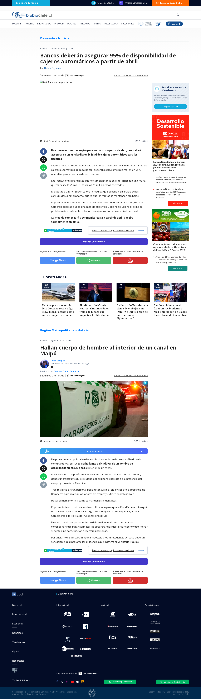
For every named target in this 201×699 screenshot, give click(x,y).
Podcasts (16, 24)
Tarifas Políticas (20, 680)
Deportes (71, 24)
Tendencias (84, 24)
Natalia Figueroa (52, 68)
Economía (59, 24)
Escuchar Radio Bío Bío (171, 3)
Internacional (44, 24)
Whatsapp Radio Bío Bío (174, 682)
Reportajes (18, 660)
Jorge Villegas (58, 360)
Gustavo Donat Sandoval (66, 371)
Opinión (97, 24)
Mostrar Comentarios (94, 241)
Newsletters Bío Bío (105, 3)
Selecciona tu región (27, 2)
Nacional (29, 24)
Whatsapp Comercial (122, 681)
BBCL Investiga (111, 24)
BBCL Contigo (127, 24)
